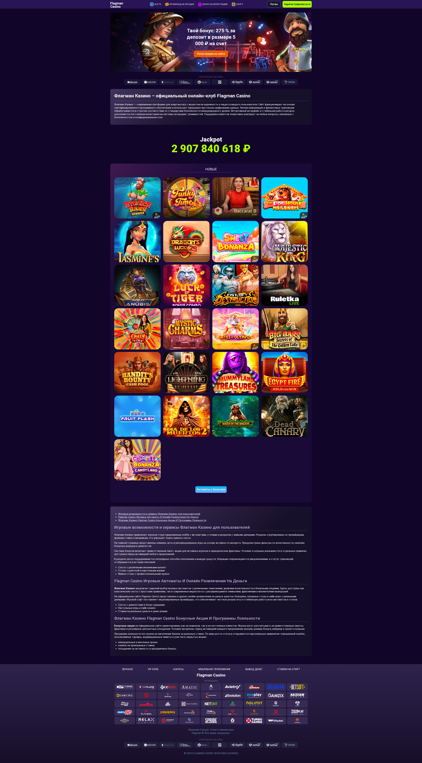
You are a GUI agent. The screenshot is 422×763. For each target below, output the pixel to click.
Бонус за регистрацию (215, 4)
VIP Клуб (153, 669)
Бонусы (178, 669)
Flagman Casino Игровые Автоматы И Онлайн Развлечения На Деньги (158, 517)
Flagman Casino (116, 4)
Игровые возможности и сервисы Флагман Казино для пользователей (159, 513)
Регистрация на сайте (211, 53)
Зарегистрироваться (297, 4)
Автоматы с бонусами (211, 489)
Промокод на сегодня (182, 4)
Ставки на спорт (288, 669)
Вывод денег (254, 669)
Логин (274, 4)
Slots (157, 4)
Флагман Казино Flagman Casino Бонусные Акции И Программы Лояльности (162, 520)
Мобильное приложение (214, 669)
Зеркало (127, 669)
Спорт (239, 4)
